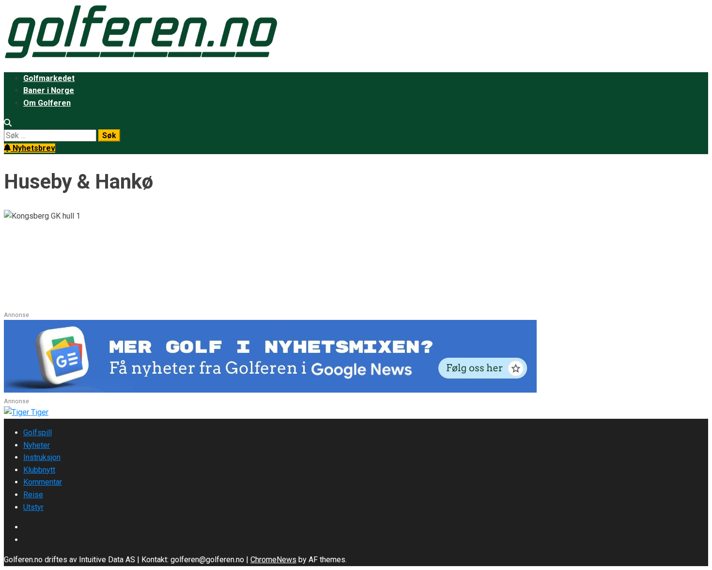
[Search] (8, 122)
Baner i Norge (48, 90)
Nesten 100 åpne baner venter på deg (133, 253)
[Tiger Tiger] (26, 412)
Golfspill (37, 432)
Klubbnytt (39, 470)
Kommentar (42, 482)
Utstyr (33, 507)
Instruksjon (42, 457)
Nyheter (36, 445)
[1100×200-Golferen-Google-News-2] (270, 390)
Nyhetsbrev (33, 148)
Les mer (19, 303)
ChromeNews (273, 559)
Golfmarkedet (49, 78)
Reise (33, 494)
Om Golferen (47, 103)
